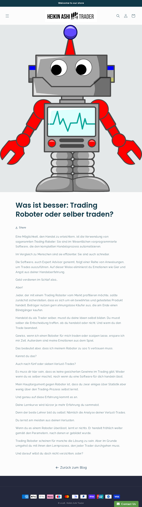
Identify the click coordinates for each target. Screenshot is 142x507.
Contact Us (128, 504)
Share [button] (22, 227)
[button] (7, 16)
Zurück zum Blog (73, 467)
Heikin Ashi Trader (75, 503)
